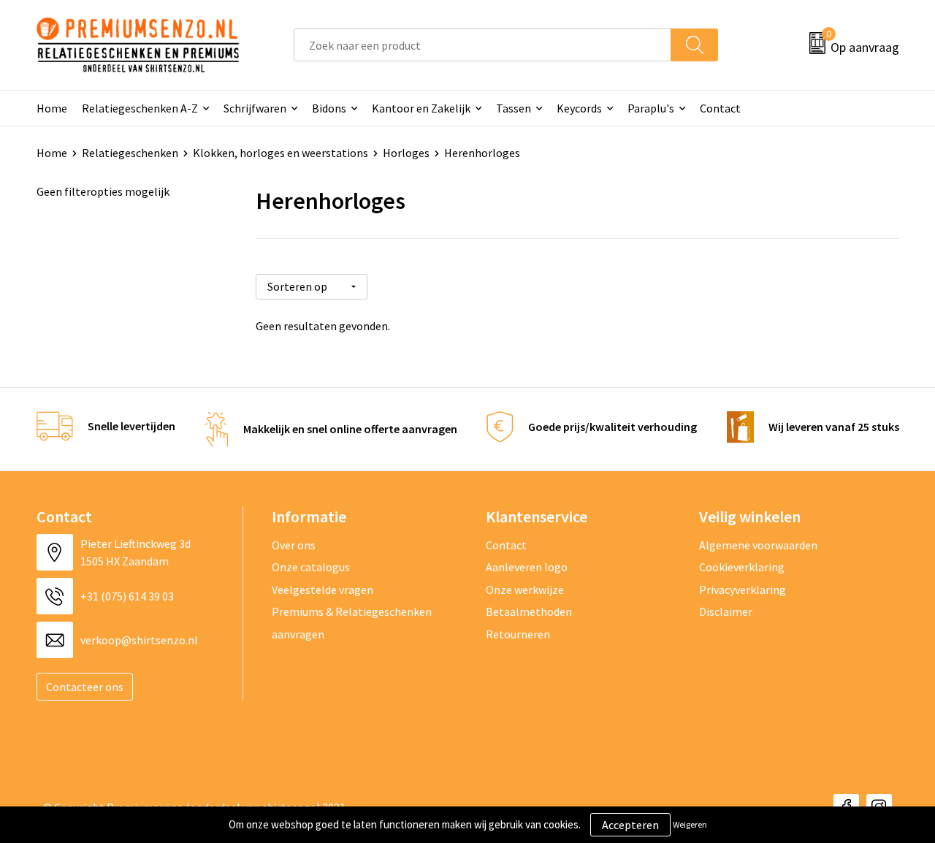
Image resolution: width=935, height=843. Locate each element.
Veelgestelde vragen (322, 589)
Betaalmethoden (529, 611)
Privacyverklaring (742, 589)
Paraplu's (650, 108)
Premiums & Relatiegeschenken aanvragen (352, 622)
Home (52, 108)
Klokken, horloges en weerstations (280, 152)
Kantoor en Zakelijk (421, 108)
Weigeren (690, 824)
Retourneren (518, 634)
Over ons (294, 545)
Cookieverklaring (742, 567)
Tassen (513, 108)
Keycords (579, 108)
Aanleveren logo (527, 567)
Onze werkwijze (525, 589)
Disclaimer (725, 611)
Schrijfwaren (255, 108)
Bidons (329, 108)
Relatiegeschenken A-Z (140, 108)
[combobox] (482, 44)
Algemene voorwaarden (758, 545)
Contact (720, 108)
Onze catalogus (311, 567)
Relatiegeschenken (130, 152)
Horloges (406, 152)
